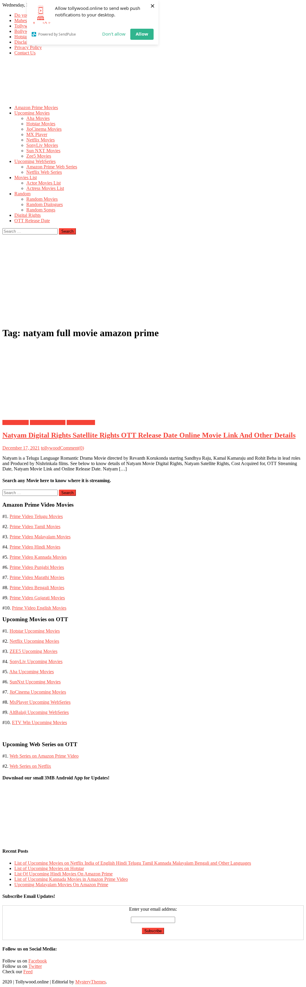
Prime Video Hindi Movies (35, 546)
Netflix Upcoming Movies (34, 641)
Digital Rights (27, 215)
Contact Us (25, 52)
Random (22, 193)
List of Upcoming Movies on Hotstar (49, 868)
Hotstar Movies (40, 123)
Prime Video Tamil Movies (35, 526)
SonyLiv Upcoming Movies (36, 661)
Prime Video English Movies (39, 607)
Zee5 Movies (38, 156)
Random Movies (42, 199)
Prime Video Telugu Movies (36, 516)
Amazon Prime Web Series (51, 166)
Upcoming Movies (32, 112)
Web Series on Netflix (30, 766)
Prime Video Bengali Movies (37, 587)
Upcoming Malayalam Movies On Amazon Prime (61, 884)
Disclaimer (24, 42)
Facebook (37, 960)
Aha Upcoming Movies (31, 671)
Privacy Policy (28, 47)
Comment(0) (72, 447)
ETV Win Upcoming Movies (39, 722)
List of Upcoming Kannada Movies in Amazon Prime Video (71, 879)
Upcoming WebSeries (35, 161)
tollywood (50, 447)
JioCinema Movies (44, 129)
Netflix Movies (40, 139)
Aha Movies (38, 118)
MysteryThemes (90, 981)
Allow (142, 34)
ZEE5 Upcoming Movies (33, 651)
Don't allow (114, 34)
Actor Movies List (43, 182)
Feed (28, 971)
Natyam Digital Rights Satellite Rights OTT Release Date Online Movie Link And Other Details (149, 435)
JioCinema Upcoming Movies (38, 691)
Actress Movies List (45, 188)
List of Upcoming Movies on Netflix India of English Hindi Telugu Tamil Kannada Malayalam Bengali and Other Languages (132, 863)
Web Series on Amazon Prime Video (44, 755)
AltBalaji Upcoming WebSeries (39, 712)
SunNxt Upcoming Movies (35, 681)
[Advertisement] (153, 279)
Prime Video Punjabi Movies (37, 567)
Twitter (35, 966)
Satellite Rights (81, 422)
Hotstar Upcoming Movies (35, 630)
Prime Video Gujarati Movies (37, 597)
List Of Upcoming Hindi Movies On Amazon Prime (63, 873)
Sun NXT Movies (43, 150)
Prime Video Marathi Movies (37, 577)
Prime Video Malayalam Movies (40, 536)
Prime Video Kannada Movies (38, 557)
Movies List (25, 177)
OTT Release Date (32, 220)
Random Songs (40, 209)
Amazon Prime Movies (36, 107)
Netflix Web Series (44, 172)
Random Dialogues (44, 204)
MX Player (36, 134)
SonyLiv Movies (42, 145)
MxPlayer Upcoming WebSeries (40, 702)
